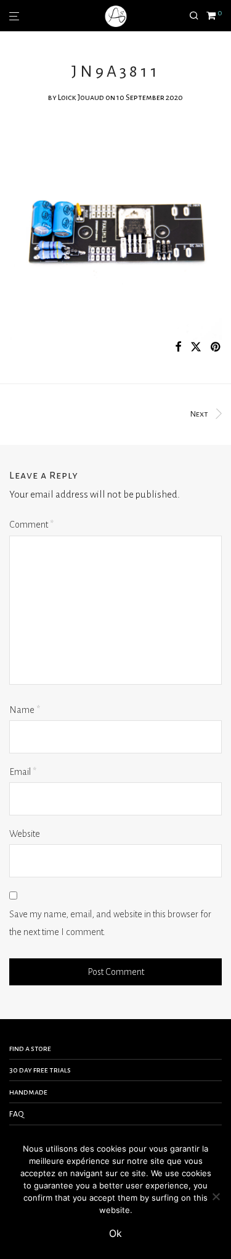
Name (24, 710)
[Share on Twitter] (195, 347)
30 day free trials (40, 1070)
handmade (28, 1092)
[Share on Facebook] (178, 347)
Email (22, 772)
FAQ (16, 1114)
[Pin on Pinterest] (216, 347)
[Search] (197, 16)
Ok (115, 1233)
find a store (30, 1048)
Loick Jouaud (81, 97)
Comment (31, 524)
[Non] (215, 1196)
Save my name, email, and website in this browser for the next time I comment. (110, 923)
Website (24, 834)
